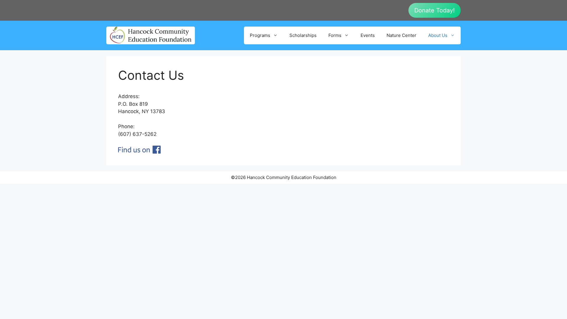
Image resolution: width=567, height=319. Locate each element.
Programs (260, 35)
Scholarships (303, 35)
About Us (437, 35)
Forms (334, 35)
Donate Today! (434, 10)
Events (368, 35)
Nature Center (401, 35)
